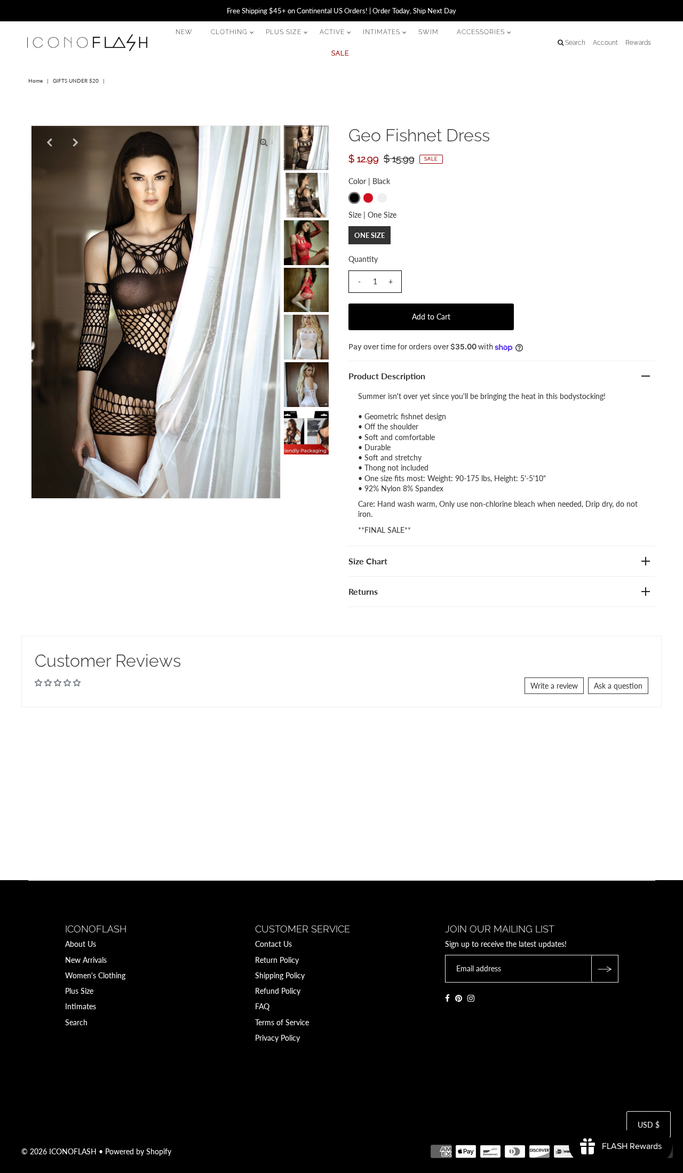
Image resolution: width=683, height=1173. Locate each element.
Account (605, 42)
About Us (80, 943)
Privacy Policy (277, 1037)
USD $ (649, 1124)
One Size (369, 235)
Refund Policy (277, 990)
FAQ (262, 1006)
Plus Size (79, 990)
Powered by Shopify (138, 1151)
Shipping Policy (280, 975)
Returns (363, 591)
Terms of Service (282, 1022)
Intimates (80, 1006)
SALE (340, 53)
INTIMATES (381, 32)
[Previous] (48, 142)
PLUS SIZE (283, 32)
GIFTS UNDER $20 (76, 80)
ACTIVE (332, 32)
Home (35, 80)
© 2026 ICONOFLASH (59, 1151)
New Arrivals (86, 959)
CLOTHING (229, 32)
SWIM (428, 32)
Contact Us (273, 943)
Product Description (386, 376)
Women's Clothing (95, 975)
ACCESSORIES (481, 32)
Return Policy (277, 959)
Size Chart (367, 561)
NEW (184, 32)
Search (76, 1022)
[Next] (74, 142)
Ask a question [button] (618, 685)
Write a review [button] (554, 685)
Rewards (638, 42)
